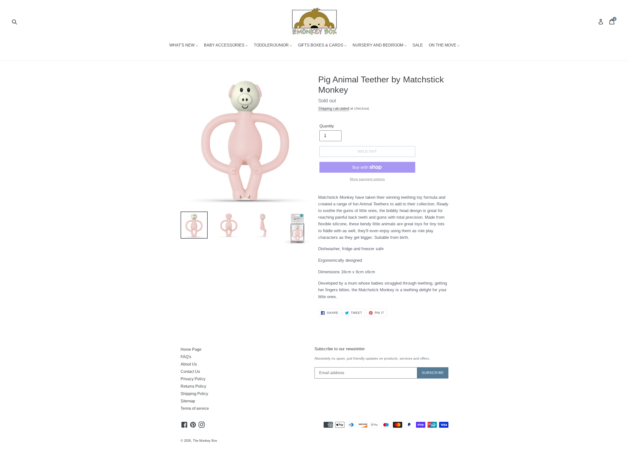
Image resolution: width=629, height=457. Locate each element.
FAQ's (186, 357)
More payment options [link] (367, 179)
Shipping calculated (333, 108)
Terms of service (195, 408)
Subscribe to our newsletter (339, 349)
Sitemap (188, 401)
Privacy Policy (193, 379)
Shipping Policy (194, 394)
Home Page (191, 349)
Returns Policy (193, 386)
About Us (189, 364)
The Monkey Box (205, 440)
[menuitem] (183, 45)
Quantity (326, 126)
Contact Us (190, 371)
